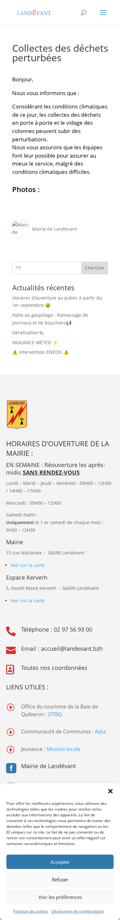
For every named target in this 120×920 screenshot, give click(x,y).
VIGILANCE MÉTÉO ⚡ (35, 342)
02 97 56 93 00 (73, 629)
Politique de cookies (30, 911)
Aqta (100, 731)
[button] (110, 791)
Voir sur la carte (27, 565)
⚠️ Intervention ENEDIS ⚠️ (40, 352)
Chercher (95, 268)
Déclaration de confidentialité (78, 911)
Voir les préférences (60, 897)
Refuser (60, 879)
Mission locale (63, 749)
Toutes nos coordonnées (54, 667)
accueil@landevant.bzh (72, 648)
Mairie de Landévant (48, 766)
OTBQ (55, 714)
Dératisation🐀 (28, 333)
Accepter (60, 862)
